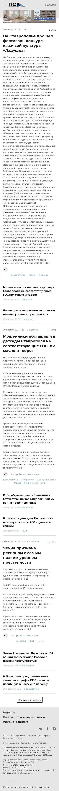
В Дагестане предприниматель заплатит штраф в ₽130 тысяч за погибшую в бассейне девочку (26, 680)
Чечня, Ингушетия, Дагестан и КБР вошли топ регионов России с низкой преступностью (28, 657)
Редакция (9, 712)
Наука (24, 531)
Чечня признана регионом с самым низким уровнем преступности (29, 312)
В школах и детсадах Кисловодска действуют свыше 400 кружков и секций (28, 522)
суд (43, 482)
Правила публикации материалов (24, 717)
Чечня (40, 641)
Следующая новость (29, 700)
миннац (43, 275)
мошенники (31, 482)
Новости (50, 5)
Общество (27, 300)
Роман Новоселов (29, 474)
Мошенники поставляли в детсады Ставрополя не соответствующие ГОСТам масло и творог (28, 291)
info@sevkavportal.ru (21, 765)
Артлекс (44, 787)
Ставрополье (18, 275)
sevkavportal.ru (11, 773)
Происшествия (30, 689)
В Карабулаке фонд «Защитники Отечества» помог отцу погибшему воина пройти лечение (28, 499)
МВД (31, 641)
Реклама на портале (16, 721)
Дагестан (21, 641)
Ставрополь (27, 479)
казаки (32, 275)
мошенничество (46, 479)
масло (17, 482)
